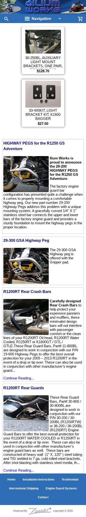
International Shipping (23, 488)
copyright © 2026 (43, 510)
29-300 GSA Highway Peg (26, 240)
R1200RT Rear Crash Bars (27, 292)
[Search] (4, 19)
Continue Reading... (18, 378)
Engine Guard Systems (61, 488)
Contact (43, 497)
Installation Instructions (38, 479)
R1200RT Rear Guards (23, 388)
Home (11, 479)
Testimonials (70, 479)
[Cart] (81, 19)
